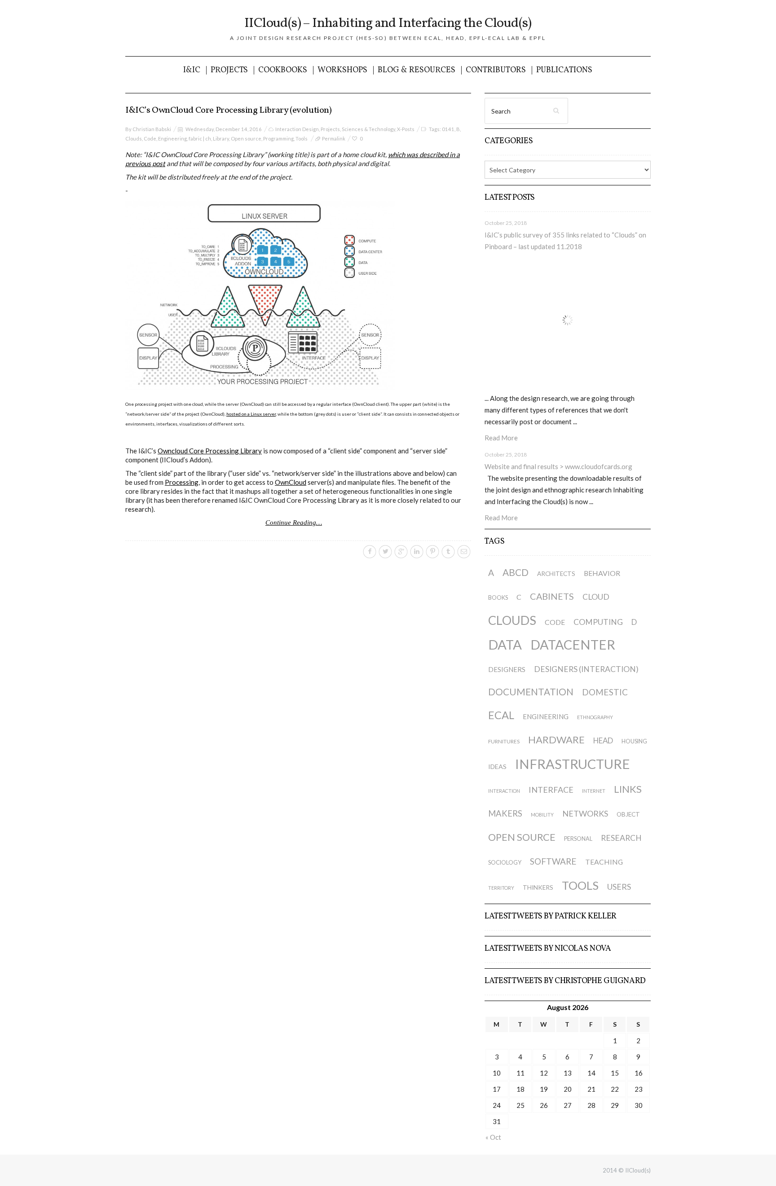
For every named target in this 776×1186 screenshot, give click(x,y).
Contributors (496, 70)
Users (619, 887)
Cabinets (552, 596)
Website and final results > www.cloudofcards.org (558, 466)
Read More (501, 438)
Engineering (172, 138)
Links (628, 789)
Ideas (497, 766)
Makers (505, 813)
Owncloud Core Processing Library (210, 451)
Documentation (530, 691)
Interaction (504, 791)
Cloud (595, 597)
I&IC (191, 70)
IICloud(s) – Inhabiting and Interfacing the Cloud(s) (388, 23)
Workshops (342, 70)
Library (221, 138)
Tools (301, 138)
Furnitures (504, 741)
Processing (181, 482)
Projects (229, 70)
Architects (556, 573)
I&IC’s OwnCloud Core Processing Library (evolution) (228, 110)
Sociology (504, 862)
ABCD (516, 572)
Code (150, 138)
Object (628, 814)
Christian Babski (151, 129)
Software (553, 861)
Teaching (604, 861)
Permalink (333, 138)
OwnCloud (290, 482)
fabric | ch (200, 138)
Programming (278, 138)
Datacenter (572, 644)
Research (621, 838)
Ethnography (595, 717)
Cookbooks (282, 70)
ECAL (501, 715)
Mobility (542, 814)
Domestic (605, 692)
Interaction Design (297, 129)
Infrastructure (572, 764)
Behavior (602, 573)
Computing (598, 622)
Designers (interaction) (586, 669)
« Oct (493, 1137)
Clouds (133, 138)
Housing (634, 741)
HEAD (603, 740)
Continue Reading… (293, 522)
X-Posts (405, 129)
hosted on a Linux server (251, 414)
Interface (551, 790)
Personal (578, 838)
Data (505, 644)
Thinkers (538, 887)
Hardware (556, 740)
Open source (246, 138)
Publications (564, 70)
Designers (506, 669)
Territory (501, 888)
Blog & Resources (416, 70)
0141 (448, 129)
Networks (585, 813)
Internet (593, 791)
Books (498, 597)
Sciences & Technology (368, 129)
